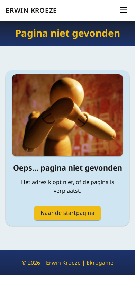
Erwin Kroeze (31, 10)
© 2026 (31, 262)
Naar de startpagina (67, 213)
